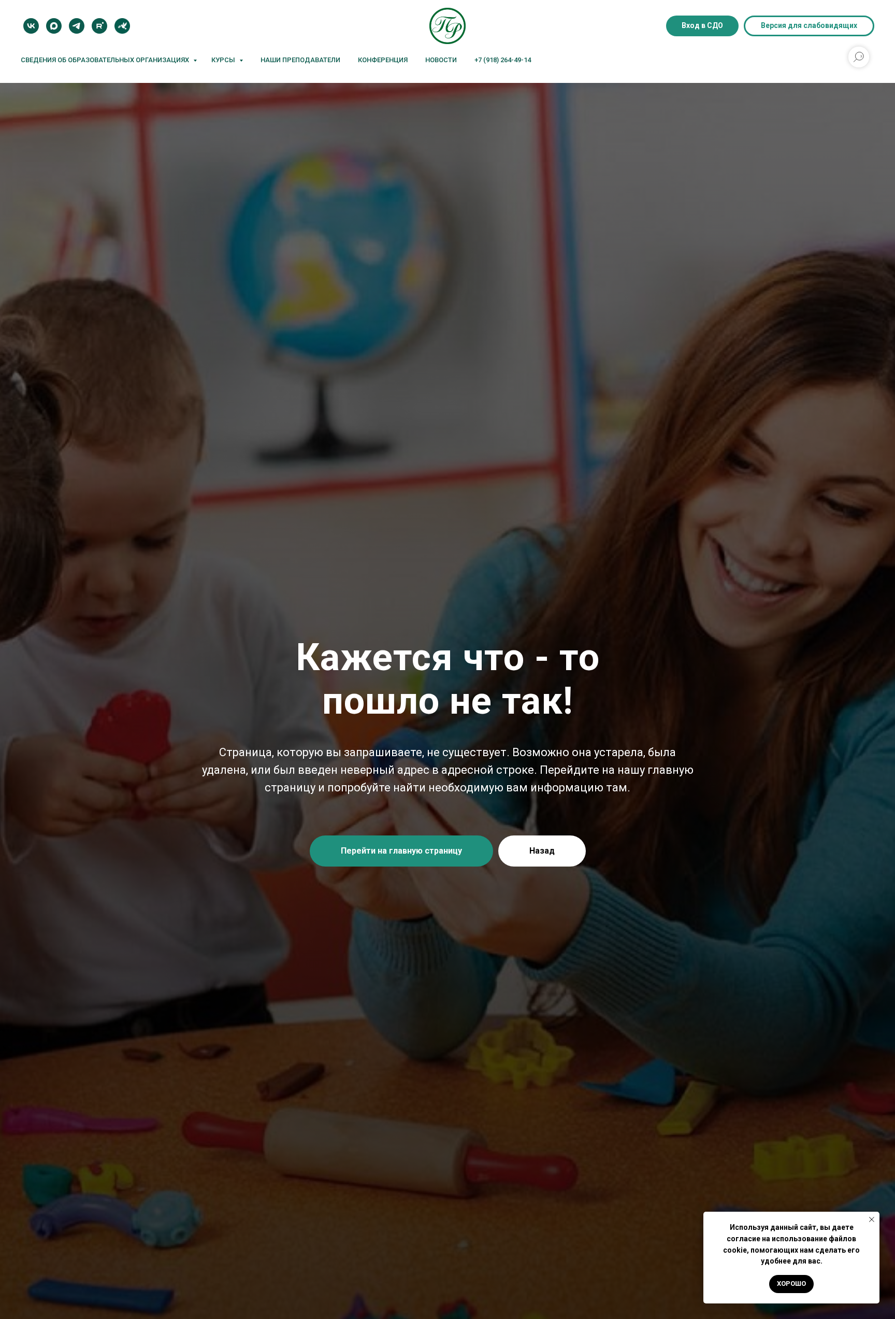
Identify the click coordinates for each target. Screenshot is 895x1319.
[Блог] (122, 26)
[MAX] (54, 26)
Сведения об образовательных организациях (106, 60)
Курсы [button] (224, 60)
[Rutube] (99, 26)
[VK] (31, 26)
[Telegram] (76, 26)
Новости (441, 60)
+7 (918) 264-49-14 (502, 60)
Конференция (383, 60)
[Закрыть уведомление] (872, 1219)
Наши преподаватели (300, 60)
